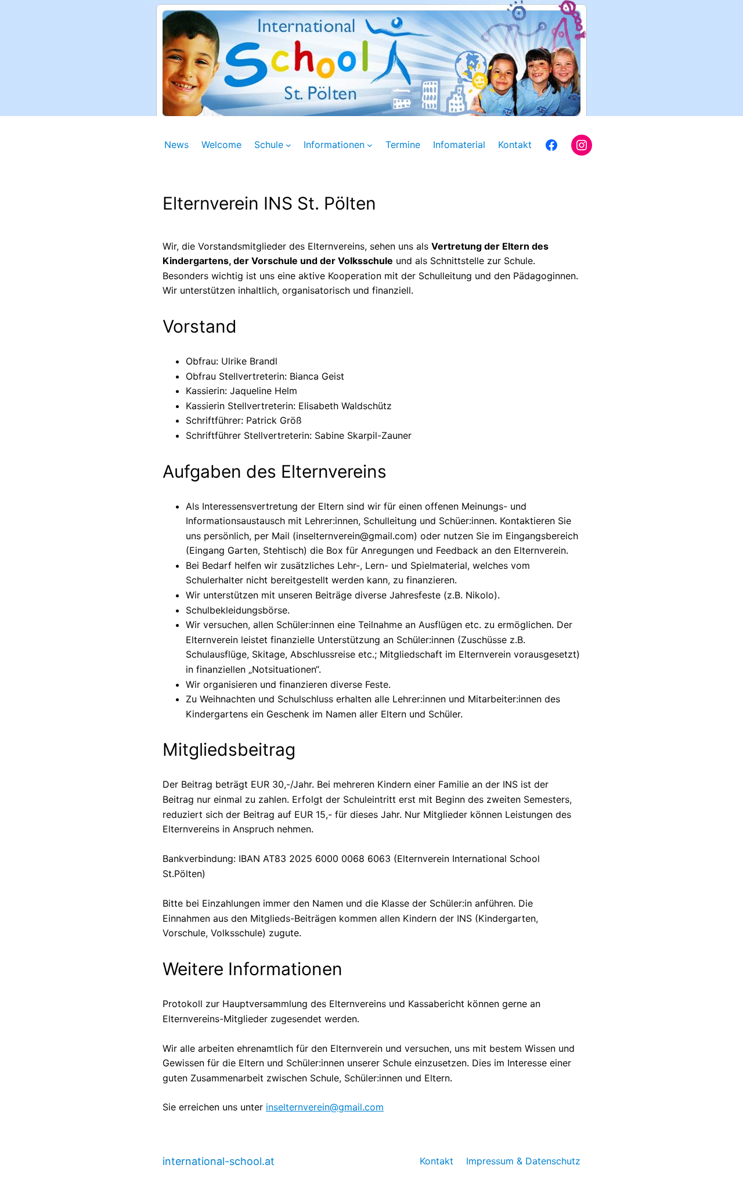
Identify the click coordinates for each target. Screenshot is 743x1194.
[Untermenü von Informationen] (370, 145)
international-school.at (219, 1161)
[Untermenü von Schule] (288, 145)
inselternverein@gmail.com (325, 1107)
